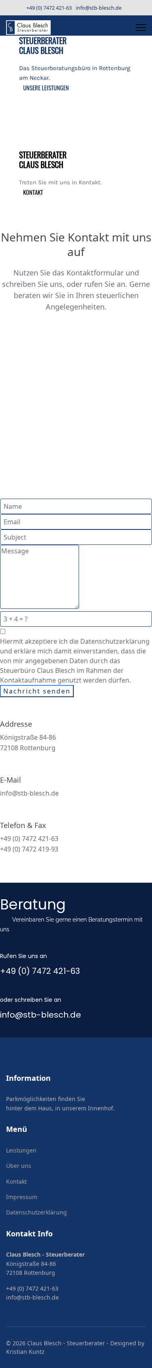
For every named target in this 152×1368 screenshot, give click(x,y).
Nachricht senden (37, 691)
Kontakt (16, 1181)
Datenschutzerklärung (36, 1212)
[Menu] (141, 27)
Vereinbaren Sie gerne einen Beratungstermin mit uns (71, 924)
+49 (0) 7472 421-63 (49, 7)
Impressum (21, 1197)
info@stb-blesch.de (99, 7)
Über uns (18, 1166)
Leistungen (21, 1150)
